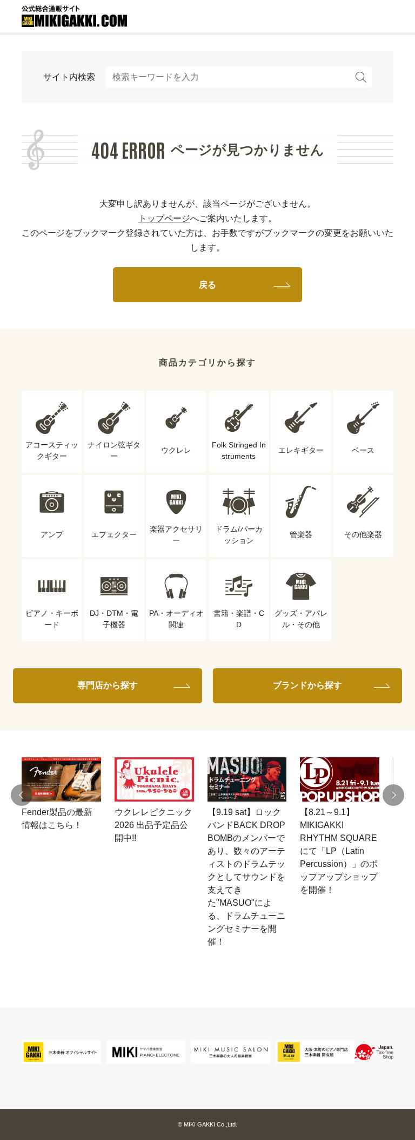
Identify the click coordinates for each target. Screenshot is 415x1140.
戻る (207, 284)
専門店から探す (107, 685)
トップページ (164, 218)
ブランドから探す (307, 685)
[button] (21, 795)
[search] (361, 77)
